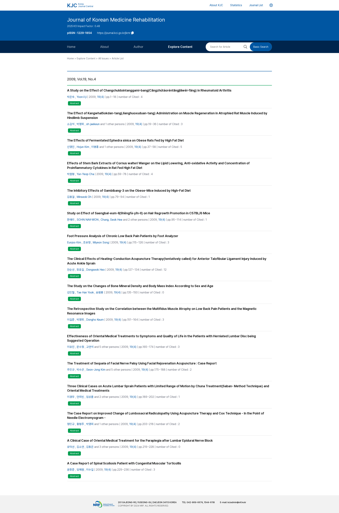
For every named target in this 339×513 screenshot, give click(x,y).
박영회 (80, 124)
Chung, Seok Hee (111, 219)
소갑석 (71, 124)
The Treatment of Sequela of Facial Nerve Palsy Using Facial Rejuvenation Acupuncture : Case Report (142, 363)
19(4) (100, 97)
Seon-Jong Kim (95, 369)
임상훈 (90, 397)
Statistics (236, 5)
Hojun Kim (83, 147)
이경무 (71, 397)
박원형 (71, 174)
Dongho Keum (95, 319)
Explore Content (180, 47)
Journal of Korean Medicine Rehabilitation (116, 19)
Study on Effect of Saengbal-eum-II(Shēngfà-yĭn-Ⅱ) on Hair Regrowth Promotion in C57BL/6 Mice (138, 213)
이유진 (71, 347)
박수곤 (80, 369)
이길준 (71, 319)
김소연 (80, 447)
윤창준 (71, 469)
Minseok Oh (84, 197)
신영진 (71, 147)
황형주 (80, 424)
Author (138, 47)
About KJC (216, 5)
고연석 (90, 347)
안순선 (71, 269)
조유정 (87, 242)
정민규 (71, 424)
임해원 (80, 469)
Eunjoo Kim (74, 242)
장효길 (80, 269)
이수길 (90, 469)
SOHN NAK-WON (88, 219)
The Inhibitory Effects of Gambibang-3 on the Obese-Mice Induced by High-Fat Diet (129, 190)
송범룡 (99, 292)
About (104, 47)
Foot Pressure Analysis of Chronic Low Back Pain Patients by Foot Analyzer (122, 236)
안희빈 (80, 397)
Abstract (74, 103)
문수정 (80, 347)
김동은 (90, 447)
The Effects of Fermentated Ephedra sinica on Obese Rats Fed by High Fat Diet (125, 140)
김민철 (71, 292)
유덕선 (71, 447)
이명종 (95, 147)
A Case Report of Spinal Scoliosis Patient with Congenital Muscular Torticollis (124, 463)
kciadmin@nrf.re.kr (237, 502)
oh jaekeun (93, 124)
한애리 (71, 219)
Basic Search (260, 46)
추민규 (71, 369)
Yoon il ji (82, 97)
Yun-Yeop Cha (85, 174)
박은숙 (71, 97)
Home (71, 47)
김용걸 (71, 197)
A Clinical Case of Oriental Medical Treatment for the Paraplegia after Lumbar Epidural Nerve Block (140, 440)
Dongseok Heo (95, 269)
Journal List (256, 5)
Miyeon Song (101, 242)
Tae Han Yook (85, 292)
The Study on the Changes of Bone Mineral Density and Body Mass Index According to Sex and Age (140, 286)
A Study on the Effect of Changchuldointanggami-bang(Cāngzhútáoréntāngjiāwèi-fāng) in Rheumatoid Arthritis (149, 90)
